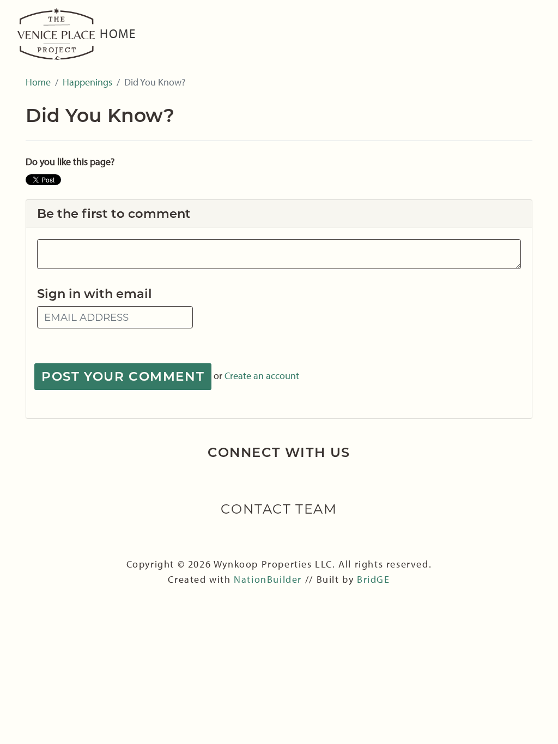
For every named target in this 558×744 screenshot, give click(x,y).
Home (118, 33)
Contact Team (279, 509)
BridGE (373, 579)
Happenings (87, 81)
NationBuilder (269, 579)
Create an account (262, 375)
